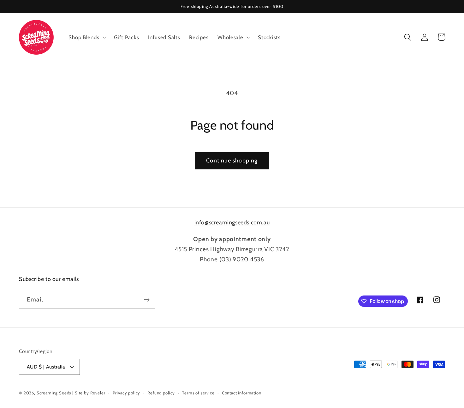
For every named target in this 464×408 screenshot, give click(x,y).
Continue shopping (232, 160)
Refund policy (161, 392)
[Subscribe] (146, 299)
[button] (87, 37)
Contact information (241, 392)
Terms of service (198, 392)
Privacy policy (126, 392)
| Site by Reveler (88, 392)
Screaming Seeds (54, 392)
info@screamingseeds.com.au (232, 222)
